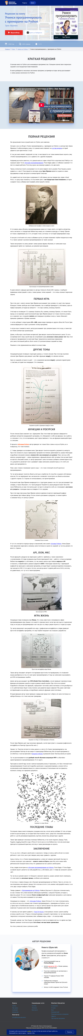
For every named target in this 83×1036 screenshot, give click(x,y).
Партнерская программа (58, 1018)
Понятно (69, 1032)
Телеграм (34, 1008)
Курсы (24, 3)
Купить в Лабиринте (35, 33)
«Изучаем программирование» (34, 163)
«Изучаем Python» (35, 901)
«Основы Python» (56, 544)
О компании (54, 1006)
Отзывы (53, 1008)
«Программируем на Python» (31, 890)
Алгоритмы (15, 1012)
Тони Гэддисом (39, 912)
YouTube (34, 1006)
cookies (29, 1031)
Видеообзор (15, 33)
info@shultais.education (19, 1017)
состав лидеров (57, 148)
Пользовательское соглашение (59, 1014)
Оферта (53, 1016)
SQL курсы (15, 1008)
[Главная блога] (10, 3)
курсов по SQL (52, 966)
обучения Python (23, 444)
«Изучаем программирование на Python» (41, 867)
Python (14, 1006)
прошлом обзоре (37, 754)
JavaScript (15, 1010)
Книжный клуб (55, 1012)
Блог (32, 3)
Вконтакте (35, 1010)
